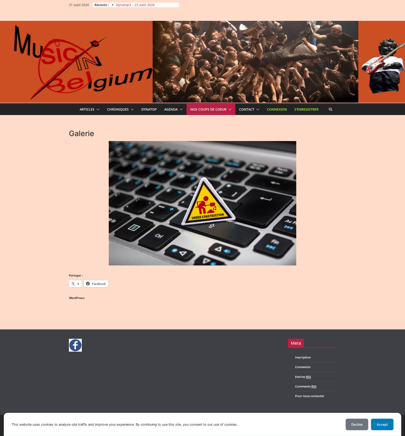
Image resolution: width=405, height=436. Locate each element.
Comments (305, 386)
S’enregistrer (306, 109)
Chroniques (118, 109)
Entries (303, 377)
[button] (97, 109)
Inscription (303, 357)
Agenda (171, 109)
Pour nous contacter (309, 396)
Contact (246, 109)
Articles (87, 109)
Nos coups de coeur (208, 109)
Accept (382, 424)
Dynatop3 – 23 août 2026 (135, 5)
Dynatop (149, 109)
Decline (357, 424)
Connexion (277, 109)
